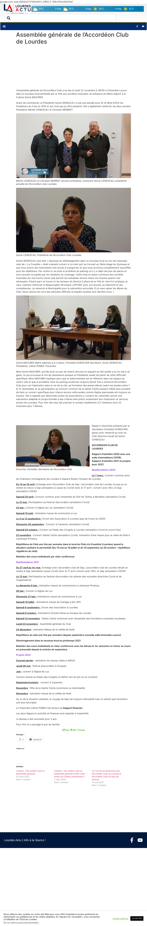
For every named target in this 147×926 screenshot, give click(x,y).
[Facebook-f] (131, 840)
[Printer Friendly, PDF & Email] (73, 730)
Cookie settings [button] (120, 918)
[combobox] (60, 18)
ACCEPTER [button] (137, 918)
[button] (4, 26)
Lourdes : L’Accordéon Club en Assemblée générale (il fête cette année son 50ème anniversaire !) (69, 774)
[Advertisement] (73, 67)
